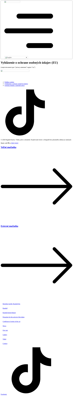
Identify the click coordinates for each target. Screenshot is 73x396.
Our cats (5, 330)
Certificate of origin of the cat (11, 321)
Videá (4, 339)
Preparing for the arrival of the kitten (13, 317)
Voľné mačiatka (8, 147)
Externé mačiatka (9, 226)
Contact (5, 343)
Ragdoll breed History (9, 313)
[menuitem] (16, 57)
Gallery (5, 335)
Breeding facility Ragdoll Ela (11, 304)
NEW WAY (14, 143)
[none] (16, 57)
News (4, 326)
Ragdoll (5, 308)
